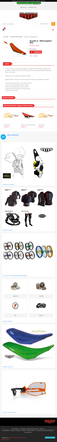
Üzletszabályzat (6, 430)
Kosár (23, 7)
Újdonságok (23, 428)
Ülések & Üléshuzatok (16, 37)
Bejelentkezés (33, 7)
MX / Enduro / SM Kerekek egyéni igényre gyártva (15, 275)
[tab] (6, 42)
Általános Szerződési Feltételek (28, 430)
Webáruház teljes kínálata (32, 428)
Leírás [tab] (7, 64)
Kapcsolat (42, 428)
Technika (6, 37)
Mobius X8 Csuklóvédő (8, 184)
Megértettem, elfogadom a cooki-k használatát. (28, 3)
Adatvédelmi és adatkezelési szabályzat (45, 430)
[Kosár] (3, 29)
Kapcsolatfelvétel (28, 432)
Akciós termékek (15, 428)
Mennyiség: (33, 49)
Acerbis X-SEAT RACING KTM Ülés (28, 125)
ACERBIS (35, 56)
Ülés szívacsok (7, 125)
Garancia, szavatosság (15, 430)
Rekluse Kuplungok (7, 321)
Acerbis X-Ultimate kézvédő (9, 412)
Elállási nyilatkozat (50, 437)
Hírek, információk (12, 135)
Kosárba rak (37, 52)
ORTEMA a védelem (8, 230)
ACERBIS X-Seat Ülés (8, 366)
